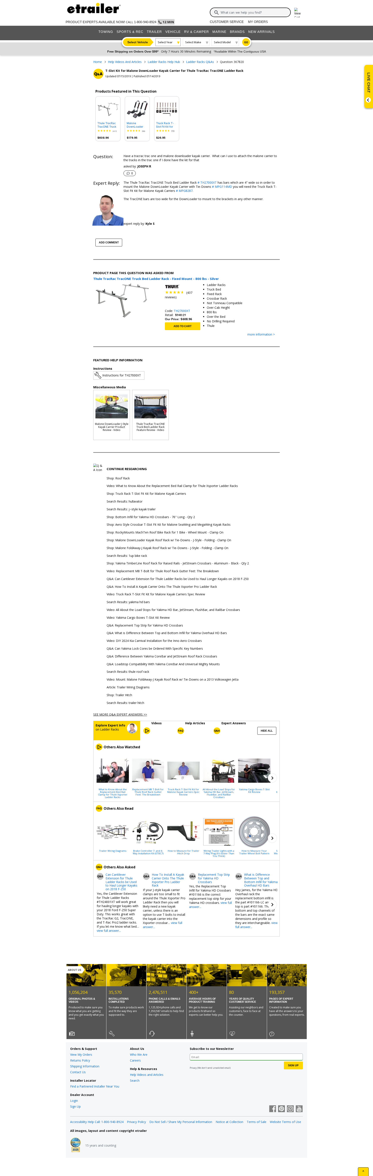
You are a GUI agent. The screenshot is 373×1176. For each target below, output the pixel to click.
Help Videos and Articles (146, 1075)
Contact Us (78, 1072)
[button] (272, 778)
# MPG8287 (184, 191)
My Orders (258, 22)
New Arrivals (261, 32)
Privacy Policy (136, 1122)
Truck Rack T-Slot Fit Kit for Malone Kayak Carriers (165, 125)
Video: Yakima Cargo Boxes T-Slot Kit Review (138, 618)
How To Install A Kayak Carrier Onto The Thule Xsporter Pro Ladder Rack (168, 880)
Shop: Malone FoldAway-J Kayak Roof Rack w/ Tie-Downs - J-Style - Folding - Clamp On (167, 548)
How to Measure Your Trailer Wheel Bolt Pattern (254, 852)
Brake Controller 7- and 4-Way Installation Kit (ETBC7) (148, 852)
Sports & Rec (130, 32)
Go (246, 42)
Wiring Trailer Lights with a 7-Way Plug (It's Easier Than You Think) (218, 853)
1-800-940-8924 (145, 22)
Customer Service (227, 22)
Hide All (267, 730)
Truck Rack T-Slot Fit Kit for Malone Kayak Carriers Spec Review (183, 792)
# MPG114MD (221, 187)
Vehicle (173, 32)
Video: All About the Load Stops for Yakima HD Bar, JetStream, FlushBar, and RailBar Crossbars (173, 610)
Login (74, 1101)
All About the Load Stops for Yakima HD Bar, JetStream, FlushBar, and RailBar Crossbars (219, 793)
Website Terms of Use (285, 1122)
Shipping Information (84, 1066)
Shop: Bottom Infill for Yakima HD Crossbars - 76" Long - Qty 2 (151, 517)
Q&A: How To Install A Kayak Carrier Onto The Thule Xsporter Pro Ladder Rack (162, 587)
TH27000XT (182, 311)
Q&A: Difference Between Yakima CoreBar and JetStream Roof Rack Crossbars (162, 656)
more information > (261, 334)
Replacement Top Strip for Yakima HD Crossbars (214, 878)
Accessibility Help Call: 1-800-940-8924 (96, 1122)
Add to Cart (182, 326)
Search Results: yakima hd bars (128, 602)
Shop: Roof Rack (118, 478)
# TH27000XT (207, 182)
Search (134, 1080)
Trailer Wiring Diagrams (112, 850)
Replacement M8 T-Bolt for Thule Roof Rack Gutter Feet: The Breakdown (148, 792)
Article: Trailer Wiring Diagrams (128, 687)
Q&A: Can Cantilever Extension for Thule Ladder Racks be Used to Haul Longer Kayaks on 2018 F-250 (178, 579)
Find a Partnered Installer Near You (94, 1086)
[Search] (216, 12)
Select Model (222, 42)
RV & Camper (196, 32)
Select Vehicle (137, 42)
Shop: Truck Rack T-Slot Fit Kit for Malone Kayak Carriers (146, 494)
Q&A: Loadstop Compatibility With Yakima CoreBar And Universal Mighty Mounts (163, 664)
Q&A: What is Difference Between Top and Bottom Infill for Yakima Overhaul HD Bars (167, 633)
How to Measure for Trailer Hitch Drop (183, 852)
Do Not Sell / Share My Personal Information (180, 1122)
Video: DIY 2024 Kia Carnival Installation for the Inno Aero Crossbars (154, 641)
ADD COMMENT (109, 242)
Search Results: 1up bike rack (127, 556)
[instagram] (290, 1109)
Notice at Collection (229, 1122)
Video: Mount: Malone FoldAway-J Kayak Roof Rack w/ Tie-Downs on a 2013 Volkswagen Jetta (173, 679)
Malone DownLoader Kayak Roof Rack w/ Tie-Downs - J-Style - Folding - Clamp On (137, 125)
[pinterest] (281, 1109)
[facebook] (272, 1109)
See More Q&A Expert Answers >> (120, 714)
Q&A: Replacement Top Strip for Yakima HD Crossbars (145, 625)
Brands (237, 32)
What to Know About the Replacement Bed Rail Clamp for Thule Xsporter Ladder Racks (112, 793)
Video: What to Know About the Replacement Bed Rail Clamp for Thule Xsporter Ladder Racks (172, 486)
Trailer (154, 32)
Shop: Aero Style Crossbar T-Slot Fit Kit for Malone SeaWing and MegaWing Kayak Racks (169, 525)
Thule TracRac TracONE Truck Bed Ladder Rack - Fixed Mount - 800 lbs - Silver (107, 125)
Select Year (165, 42)
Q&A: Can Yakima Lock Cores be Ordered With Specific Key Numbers (155, 649)
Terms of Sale (256, 1122)
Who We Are (138, 1054)
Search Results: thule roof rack (128, 672)
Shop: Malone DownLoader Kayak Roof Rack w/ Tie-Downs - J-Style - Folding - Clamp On (169, 540)
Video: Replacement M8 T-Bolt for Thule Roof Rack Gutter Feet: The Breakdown (163, 571)
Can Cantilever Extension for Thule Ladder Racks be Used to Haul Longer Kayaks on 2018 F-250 (121, 882)
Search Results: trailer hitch (125, 703)
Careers (135, 1060)
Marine (219, 32)
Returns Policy (80, 1060)
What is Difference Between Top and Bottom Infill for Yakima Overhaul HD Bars (261, 880)
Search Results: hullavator (124, 501)
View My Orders (81, 1054)
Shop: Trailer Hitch (119, 695)
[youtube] (299, 1109)
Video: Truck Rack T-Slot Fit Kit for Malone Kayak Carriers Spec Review (156, 594)
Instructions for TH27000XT (121, 375)
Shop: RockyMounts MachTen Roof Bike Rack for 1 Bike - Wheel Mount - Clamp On (165, 532)
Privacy (193, 1067)
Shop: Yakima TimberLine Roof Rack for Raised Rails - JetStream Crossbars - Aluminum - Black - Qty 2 (178, 563)
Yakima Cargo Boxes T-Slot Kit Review (254, 790)
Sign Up (75, 1106)
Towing (105, 32)
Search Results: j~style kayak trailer (131, 509)
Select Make (193, 42)
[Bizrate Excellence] (75, 1145)
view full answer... (109, 931)
